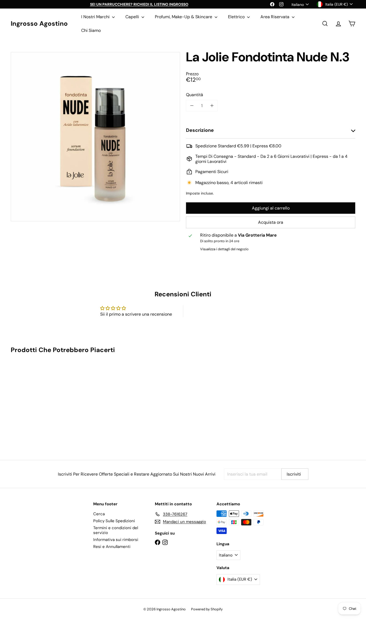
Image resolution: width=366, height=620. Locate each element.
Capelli (132, 17)
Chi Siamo (91, 30)
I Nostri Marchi (96, 17)
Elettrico (237, 17)
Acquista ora (270, 222)
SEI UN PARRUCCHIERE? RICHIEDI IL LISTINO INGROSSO (139, 4)
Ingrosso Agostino (39, 24)
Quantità (194, 94)
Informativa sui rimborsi (115, 539)
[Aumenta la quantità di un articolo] (212, 105)
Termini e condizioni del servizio (115, 530)
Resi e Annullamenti (111, 546)
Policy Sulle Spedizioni (114, 521)
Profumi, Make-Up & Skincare (184, 17)
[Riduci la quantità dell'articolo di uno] (191, 105)
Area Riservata (275, 17)
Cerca (99, 514)
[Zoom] (95, 136)
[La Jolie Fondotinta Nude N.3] (37, 403)
